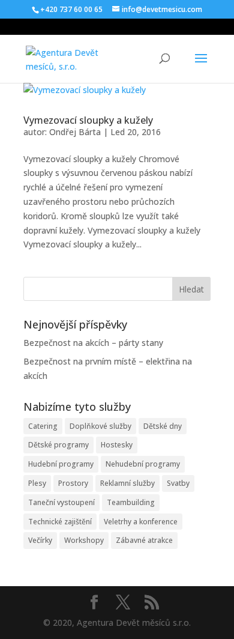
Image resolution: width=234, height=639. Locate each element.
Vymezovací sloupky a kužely (88, 120)
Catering (43, 426)
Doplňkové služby (100, 426)
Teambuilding (131, 502)
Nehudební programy (143, 464)
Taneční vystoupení (61, 502)
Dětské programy (58, 445)
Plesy (37, 483)
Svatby (178, 483)
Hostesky (117, 445)
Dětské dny (162, 426)
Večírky (40, 540)
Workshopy (84, 540)
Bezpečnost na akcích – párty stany (93, 342)
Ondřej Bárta (75, 132)
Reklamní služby (127, 483)
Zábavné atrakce (144, 540)
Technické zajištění (60, 521)
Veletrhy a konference (141, 521)
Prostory (73, 483)
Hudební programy (61, 464)
